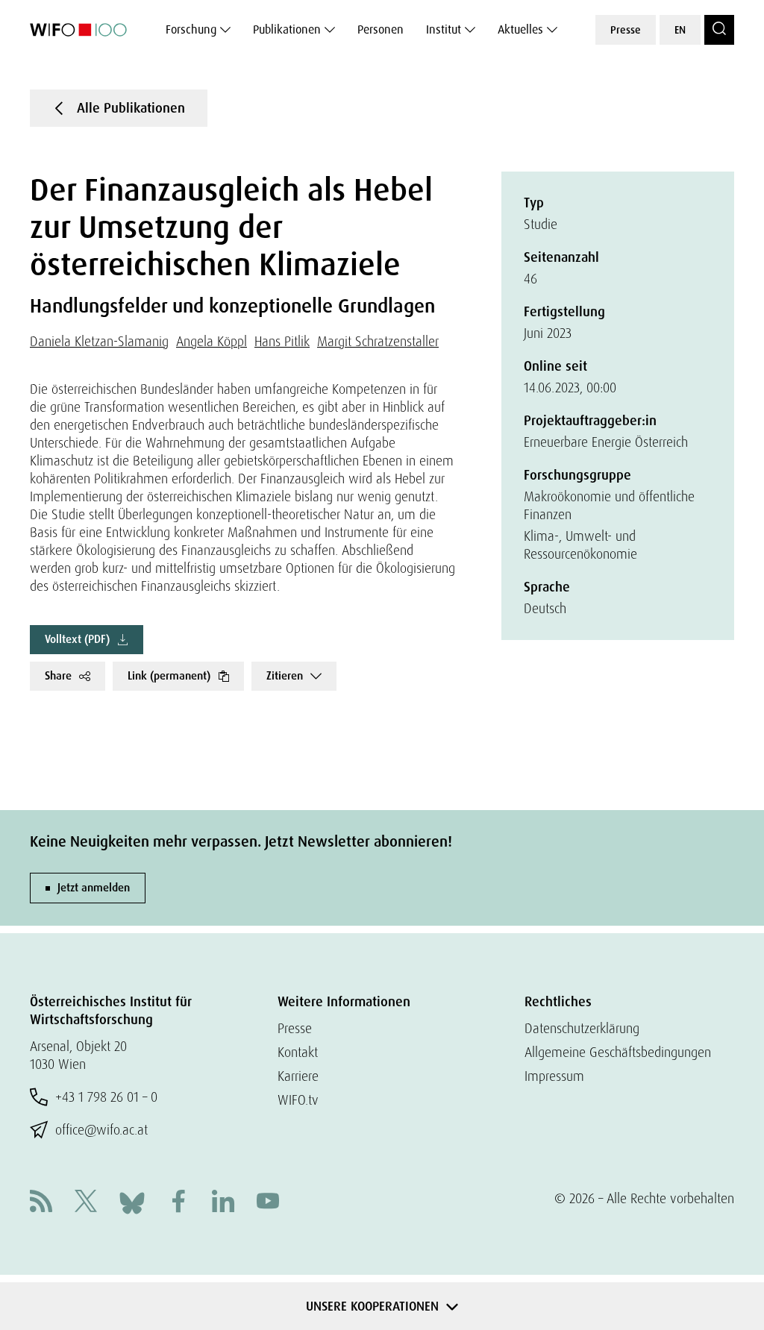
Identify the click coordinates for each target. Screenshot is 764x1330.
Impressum (554, 1076)
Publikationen (287, 29)
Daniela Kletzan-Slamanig (99, 341)
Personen (380, 29)
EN (680, 30)
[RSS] (41, 1202)
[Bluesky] (132, 1201)
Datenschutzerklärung (582, 1028)
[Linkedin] (223, 1202)
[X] (86, 1202)
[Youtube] (268, 1202)
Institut (443, 29)
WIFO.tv (298, 1099)
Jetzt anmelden (93, 887)
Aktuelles (520, 29)
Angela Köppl (211, 341)
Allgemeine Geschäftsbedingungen (618, 1052)
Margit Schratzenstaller (378, 341)
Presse (625, 30)
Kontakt (298, 1052)
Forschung (191, 29)
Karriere (298, 1076)
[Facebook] (178, 1202)
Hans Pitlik (282, 341)
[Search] (719, 30)
